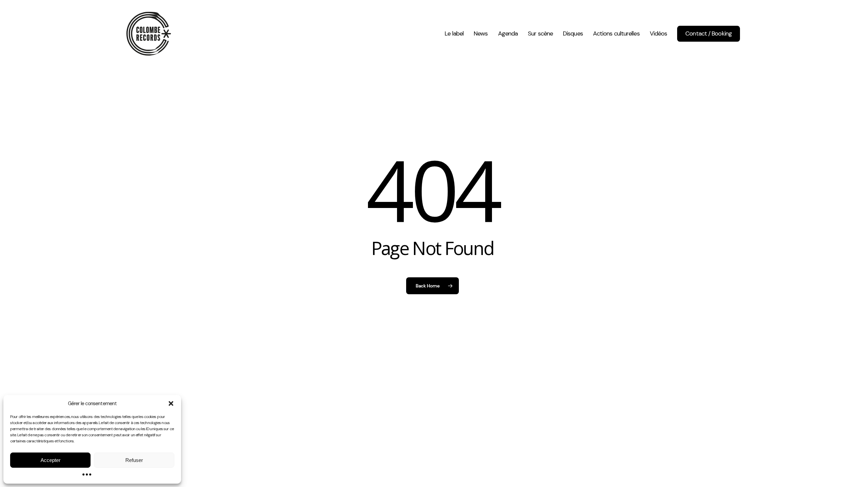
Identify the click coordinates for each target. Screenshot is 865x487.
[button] (171, 403)
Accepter (50, 460)
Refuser (134, 460)
